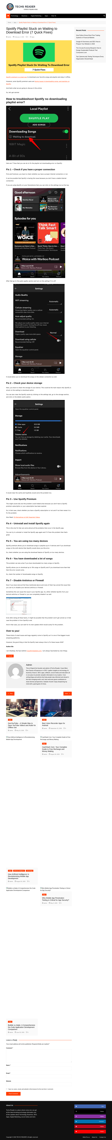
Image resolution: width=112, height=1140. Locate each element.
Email (8, 1073)
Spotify (10, 656)
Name (8, 1065)
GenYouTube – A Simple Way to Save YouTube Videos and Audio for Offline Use (22, 725)
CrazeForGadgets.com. (34, 651)
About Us (94, 1137)
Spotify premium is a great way (16, 77)
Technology (14, 16)
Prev (11, 693)
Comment (9, 1048)
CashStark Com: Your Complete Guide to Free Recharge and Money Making (54, 749)
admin (9, 37)
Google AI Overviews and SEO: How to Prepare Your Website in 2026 (88, 43)
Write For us (86, 1137)
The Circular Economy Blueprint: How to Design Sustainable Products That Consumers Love (88, 50)
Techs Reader (55, 668)
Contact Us (102, 1137)
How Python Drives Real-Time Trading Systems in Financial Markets (88, 36)
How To (53, 16)
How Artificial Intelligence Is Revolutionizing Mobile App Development (18, 876)
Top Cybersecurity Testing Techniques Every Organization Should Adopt (90, 58)
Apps (46, 16)
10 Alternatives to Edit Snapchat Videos (27, 517)
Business (24, 16)
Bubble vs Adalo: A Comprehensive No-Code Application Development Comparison (21, 1027)
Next (66, 693)
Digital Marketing (36, 16)
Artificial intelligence (19, 870)
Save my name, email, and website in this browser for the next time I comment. (30, 1089)
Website (8, 1081)
